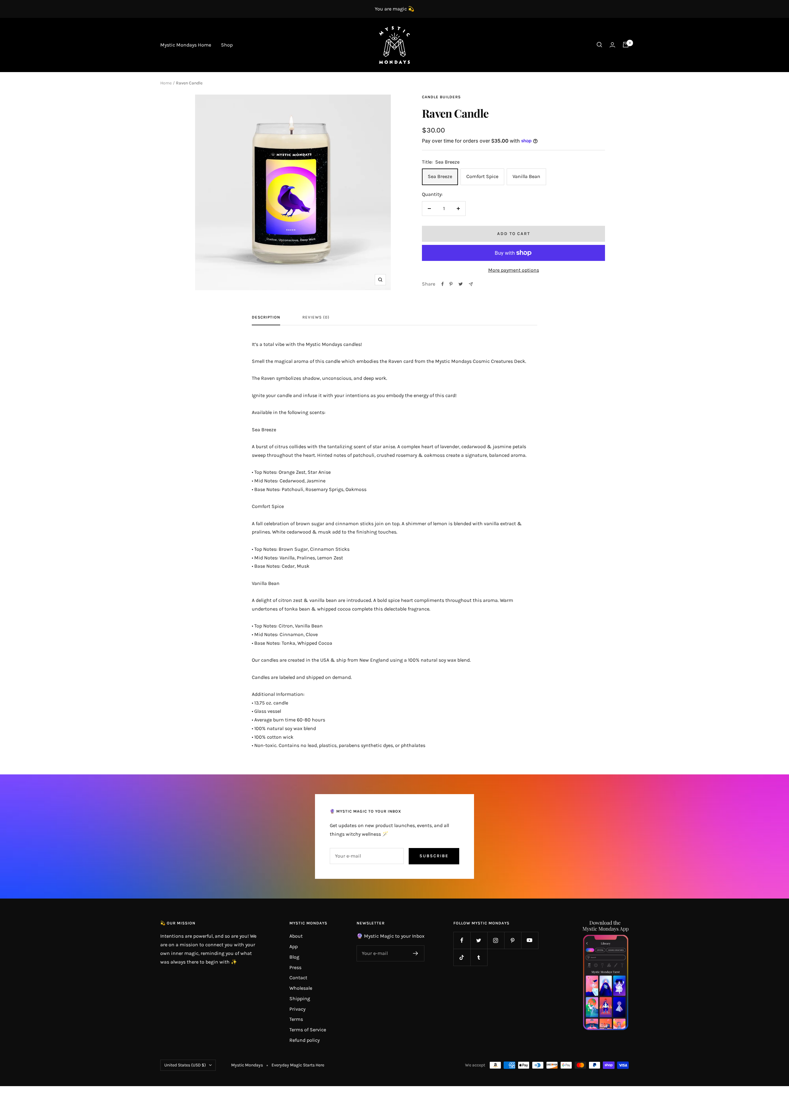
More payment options (513, 270)
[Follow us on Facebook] (461, 940)
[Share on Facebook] (442, 284)
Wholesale (300, 988)
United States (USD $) (185, 1065)
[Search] (599, 44)
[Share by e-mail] (471, 284)
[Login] (612, 44)
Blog (294, 957)
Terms (296, 1019)
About (296, 936)
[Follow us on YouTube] (529, 940)
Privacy (297, 1009)
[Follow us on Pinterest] (512, 940)
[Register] (415, 953)
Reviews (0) (315, 317)
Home (166, 83)
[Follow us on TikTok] (461, 957)
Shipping (299, 998)
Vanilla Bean (526, 176)
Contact (298, 977)
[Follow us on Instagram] (495, 940)
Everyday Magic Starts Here (298, 1065)
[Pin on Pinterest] (450, 284)
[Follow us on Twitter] (478, 940)
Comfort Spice (482, 176)
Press (295, 967)
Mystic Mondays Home (185, 45)
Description (266, 317)
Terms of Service (307, 1030)
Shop (227, 45)
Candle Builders (441, 97)
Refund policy (304, 1040)
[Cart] (626, 44)
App (293, 946)
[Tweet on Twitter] (460, 284)
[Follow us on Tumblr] (478, 957)
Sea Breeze (440, 176)
